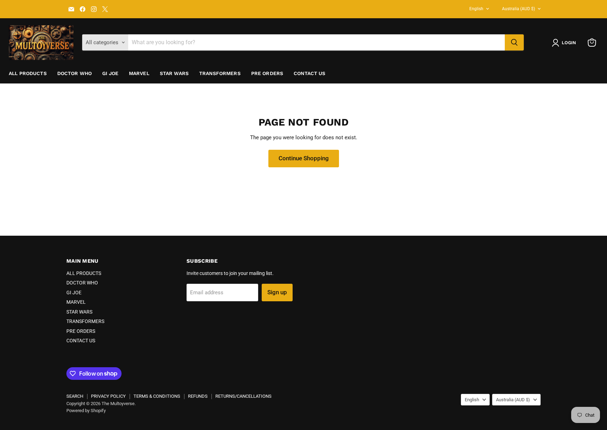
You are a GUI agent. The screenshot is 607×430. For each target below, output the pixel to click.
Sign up (277, 292)
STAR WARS (174, 73)
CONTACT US (309, 73)
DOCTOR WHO (74, 73)
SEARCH (74, 396)
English (476, 8)
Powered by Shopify (86, 410)
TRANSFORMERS (220, 73)
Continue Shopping (304, 158)
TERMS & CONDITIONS (156, 396)
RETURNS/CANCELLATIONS (243, 396)
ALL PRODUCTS (28, 73)
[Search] (514, 42)
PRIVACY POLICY (108, 396)
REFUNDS (198, 396)
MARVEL (139, 73)
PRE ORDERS (267, 73)
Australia (518, 8)
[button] (565, 43)
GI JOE (110, 73)
